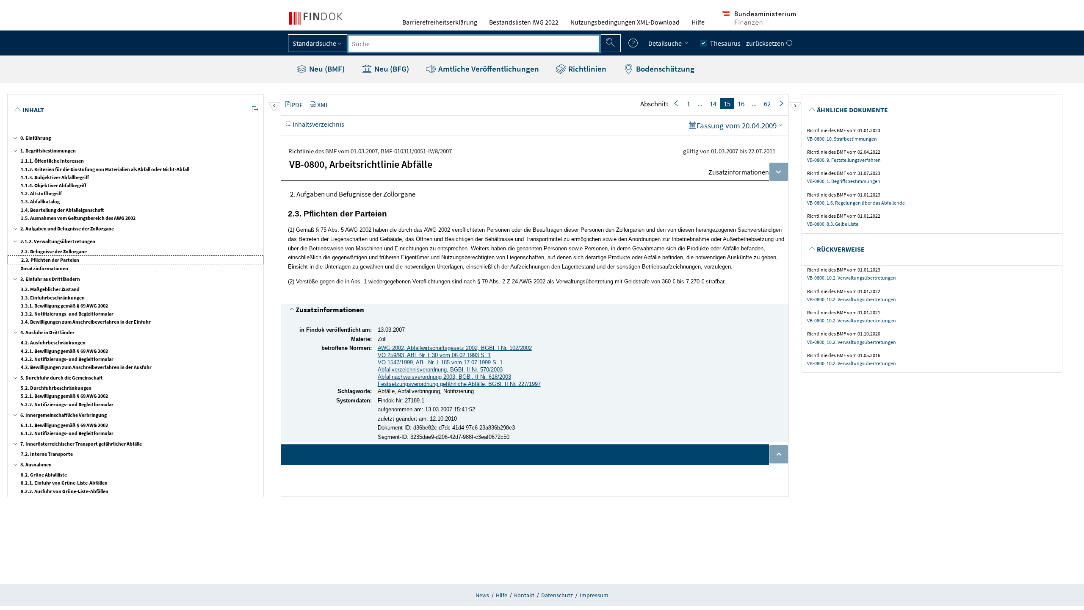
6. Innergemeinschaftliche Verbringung (63, 415)
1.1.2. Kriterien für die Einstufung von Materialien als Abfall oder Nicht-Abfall (105, 169)
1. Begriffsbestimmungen (48, 150)
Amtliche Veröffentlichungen (488, 69)
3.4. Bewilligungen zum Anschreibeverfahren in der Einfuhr (86, 322)
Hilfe (698, 22)
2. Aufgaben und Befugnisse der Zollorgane (67, 228)
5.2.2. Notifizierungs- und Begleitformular (67, 404)
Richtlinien (586, 69)
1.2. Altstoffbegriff (41, 193)
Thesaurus (725, 43)
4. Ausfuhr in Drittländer (47, 332)
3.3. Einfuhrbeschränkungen (53, 297)
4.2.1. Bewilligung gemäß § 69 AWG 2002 (64, 351)
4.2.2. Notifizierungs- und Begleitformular (67, 359)
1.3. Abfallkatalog (40, 201)
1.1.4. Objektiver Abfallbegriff (53, 185)
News (482, 595)
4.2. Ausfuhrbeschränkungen (53, 342)
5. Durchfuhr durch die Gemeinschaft (61, 377)
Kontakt (524, 595)
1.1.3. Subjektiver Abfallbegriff (55, 177)
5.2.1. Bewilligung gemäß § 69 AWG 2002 (64, 396)
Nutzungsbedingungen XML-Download (625, 22)
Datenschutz (557, 595)
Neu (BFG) (391, 69)
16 (741, 103)
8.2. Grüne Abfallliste (44, 474)
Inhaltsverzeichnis (317, 124)
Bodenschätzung (664, 69)
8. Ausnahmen (36, 464)
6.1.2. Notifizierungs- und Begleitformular (67, 433)
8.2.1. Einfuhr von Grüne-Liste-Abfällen (64, 483)
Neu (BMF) (326, 69)
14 (713, 103)
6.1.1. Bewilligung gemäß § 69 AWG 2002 (64, 425)
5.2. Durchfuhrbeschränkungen (56, 388)
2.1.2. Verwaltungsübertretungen (57, 241)
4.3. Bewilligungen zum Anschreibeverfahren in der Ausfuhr (86, 367)
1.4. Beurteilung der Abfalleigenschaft (62, 210)
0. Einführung (35, 138)
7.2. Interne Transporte (47, 454)
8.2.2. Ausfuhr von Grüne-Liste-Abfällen (64, 491)
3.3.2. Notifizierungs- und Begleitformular (67, 314)
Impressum (594, 595)
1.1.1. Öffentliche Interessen (52, 161)
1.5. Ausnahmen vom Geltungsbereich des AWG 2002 (78, 218)
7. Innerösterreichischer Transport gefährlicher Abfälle (81, 444)
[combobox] (474, 43)
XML (323, 104)
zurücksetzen (765, 43)
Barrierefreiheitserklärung (439, 22)
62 (767, 103)
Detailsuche (665, 43)
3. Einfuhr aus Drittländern (50, 279)
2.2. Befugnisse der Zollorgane (54, 251)
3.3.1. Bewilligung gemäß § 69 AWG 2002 (64, 305)
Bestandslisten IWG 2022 (524, 22)
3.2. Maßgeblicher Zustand (50, 289)
